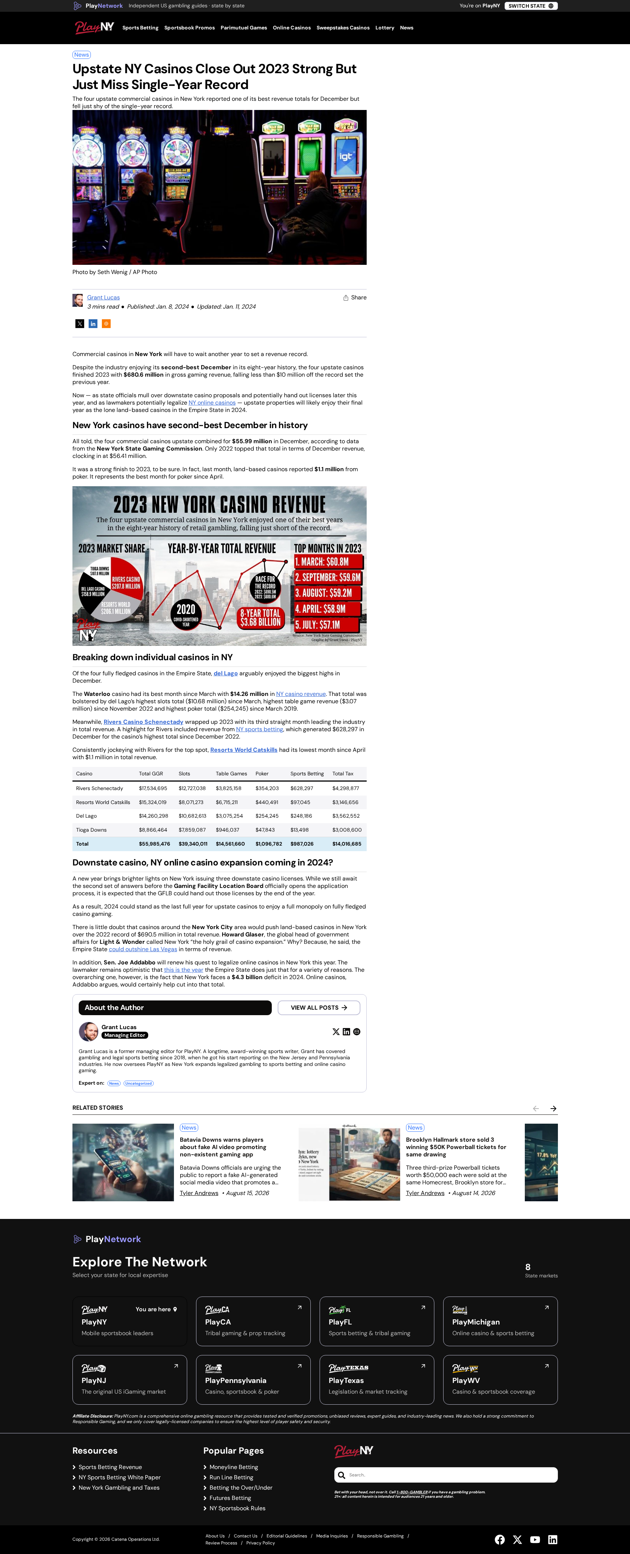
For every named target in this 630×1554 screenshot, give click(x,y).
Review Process (221, 1543)
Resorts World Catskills (244, 750)
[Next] (553, 1108)
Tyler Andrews (199, 1193)
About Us (215, 1536)
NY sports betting (259, 729)
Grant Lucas (103, 297)
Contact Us (245, 1536)
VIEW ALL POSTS (315, 1007)
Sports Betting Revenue (110, 1467)
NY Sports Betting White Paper (120, 1477)
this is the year (183, 970)
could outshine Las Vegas (143, 949)
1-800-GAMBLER (411, 1492)
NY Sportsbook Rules (238, 1508)
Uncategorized (138, 1083)
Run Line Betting (231, 1477)
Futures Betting (230, 1498)
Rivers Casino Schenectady (144, 722)
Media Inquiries (332, 1536)
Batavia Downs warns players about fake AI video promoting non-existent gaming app (223, 1147)
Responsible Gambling (380, 1536)
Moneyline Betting (234, 1467)
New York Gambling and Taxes (119, 1487)
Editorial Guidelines (287, 1536)
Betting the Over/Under (241, 1487)
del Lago (226, 673)
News (81, 54)
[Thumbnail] (123, 1162)
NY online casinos (212, 402)
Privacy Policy (260, 1543)
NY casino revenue (301, 694)
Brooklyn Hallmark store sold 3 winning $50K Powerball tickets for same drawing (456, 1147)
